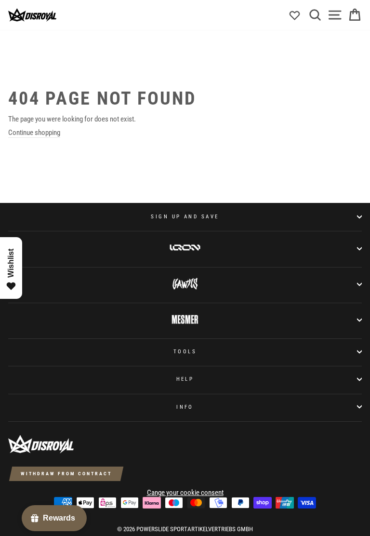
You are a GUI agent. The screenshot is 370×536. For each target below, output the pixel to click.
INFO (185, 406)
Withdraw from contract (66, 473)
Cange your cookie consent (185, 492)
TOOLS (185, 351)
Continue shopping (34, 132)
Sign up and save (185, 216)
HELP (185, 378)
